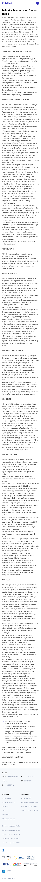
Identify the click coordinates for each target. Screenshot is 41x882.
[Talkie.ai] (7, 3)
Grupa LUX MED (26, 798)
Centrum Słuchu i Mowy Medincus (13, 838)
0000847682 (10, 785)
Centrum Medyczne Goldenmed (13, 830)
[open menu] (37, 3)
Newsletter (5, 815)
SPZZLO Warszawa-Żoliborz (30, 802)
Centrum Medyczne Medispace (12, 826)
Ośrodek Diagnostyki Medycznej (13, 843)
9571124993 (27, 781)
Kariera (4, 811)
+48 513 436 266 (29, 777)
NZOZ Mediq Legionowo (29, 806)
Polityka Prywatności (8, 802)
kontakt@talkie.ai (12, 777)
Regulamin (5, 806)
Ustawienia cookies (8, 819)
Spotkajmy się (6, 798)
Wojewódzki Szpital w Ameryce (12, 834)
